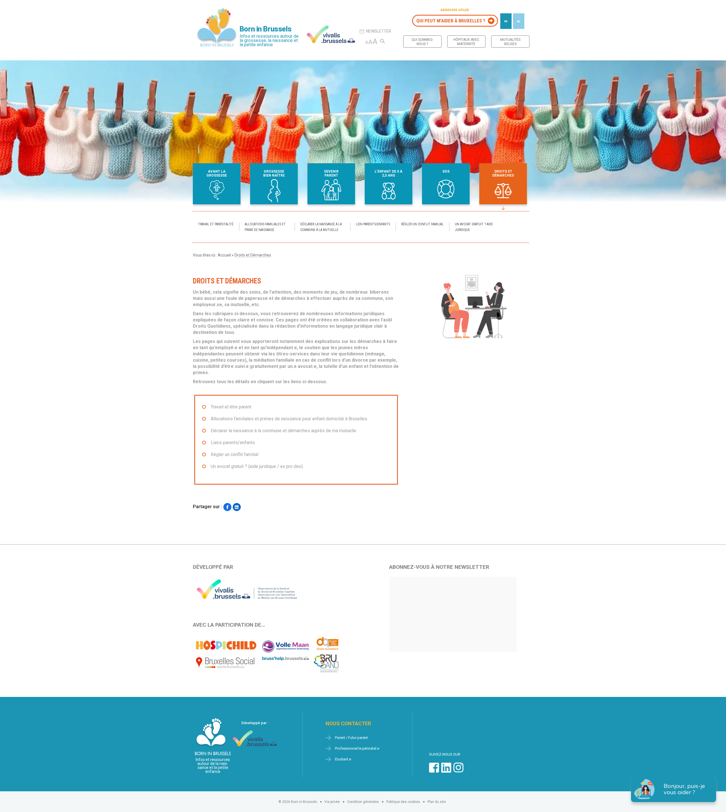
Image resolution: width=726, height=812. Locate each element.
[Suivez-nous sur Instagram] (458, 770)
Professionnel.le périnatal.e (357, 748)
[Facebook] (227, 507)
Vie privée (332, 802)
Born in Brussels (265, 29)
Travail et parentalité (215, 224)
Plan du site (436, 802)
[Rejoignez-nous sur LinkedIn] (446, 770)
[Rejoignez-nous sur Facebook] (434, 770)
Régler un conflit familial (422, 224)
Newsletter (378, 31)
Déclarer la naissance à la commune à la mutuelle (321, 227)
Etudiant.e (343, 759)
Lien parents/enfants (373, 224)
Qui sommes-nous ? (422, 42)
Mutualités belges (510, 42)
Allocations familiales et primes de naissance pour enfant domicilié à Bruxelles (289, 418)
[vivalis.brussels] (331, 34)
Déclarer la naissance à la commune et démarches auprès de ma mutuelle (283, 430)
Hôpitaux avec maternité (466, 42)
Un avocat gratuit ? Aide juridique (474, 227)
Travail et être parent (231, 407)
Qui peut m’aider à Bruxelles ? (450, 21)
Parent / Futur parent (351, 737)
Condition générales (363, 802)
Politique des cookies (403, 802)
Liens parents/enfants (233, 442)
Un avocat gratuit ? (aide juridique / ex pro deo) (257, 466)
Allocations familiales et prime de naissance (265, 227)
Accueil (224, 255)
